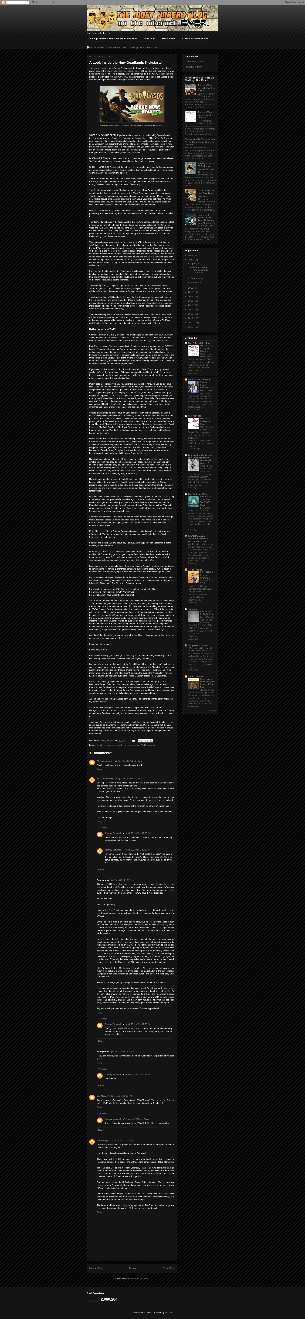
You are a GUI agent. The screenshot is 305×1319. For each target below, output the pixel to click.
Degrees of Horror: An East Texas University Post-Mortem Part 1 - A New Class (207, 220)
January (195, 282)
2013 (191, 314)
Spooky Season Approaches (206, 385)
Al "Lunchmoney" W (107, 761)
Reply (99, 769)
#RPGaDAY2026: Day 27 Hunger (207, 348)
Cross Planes (195, 569)
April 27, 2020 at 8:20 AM (137, 1119)
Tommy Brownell (113, 833)
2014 (191, 309)
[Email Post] (133, 740)
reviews (128, 745)
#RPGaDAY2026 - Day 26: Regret (207, 421)
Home (132, 1268)
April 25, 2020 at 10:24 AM (130, 778)
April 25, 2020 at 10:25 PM (122, 1051)
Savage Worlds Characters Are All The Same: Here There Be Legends (200, 142)
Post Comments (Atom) (138, 1279)
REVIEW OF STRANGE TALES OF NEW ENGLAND (206, 502)
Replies (103, 828)
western (151, 745)
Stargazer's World (197, 645)
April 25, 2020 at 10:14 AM (130, 761)
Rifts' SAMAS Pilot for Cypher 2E (206, 575)
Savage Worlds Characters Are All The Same (114, 38)
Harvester (193, 609)
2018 (191, 292)
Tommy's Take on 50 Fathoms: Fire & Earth (206, 88)
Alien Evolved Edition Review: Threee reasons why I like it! (199, 541)
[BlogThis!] (142, 740)
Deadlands (101, 745)
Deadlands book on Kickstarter (125, 71)
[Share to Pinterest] (151, 740)
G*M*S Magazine (197, 536)
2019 (191, 288)
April (193, 263)
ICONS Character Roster (195, 38)
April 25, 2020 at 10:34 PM (138, 1074)
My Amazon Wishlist (195, 61)
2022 (191, 255)
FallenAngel (103, 1140)
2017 (191, 296)
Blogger (168, 1312)
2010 (191, 327)
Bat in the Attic (196, 676)
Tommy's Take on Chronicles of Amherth (206, 115)
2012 (191, 318)
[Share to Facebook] (148, 740)
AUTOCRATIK (195, 416)
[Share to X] (145, 740)
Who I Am (149, 38)
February (196, 278)
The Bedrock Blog (197, 494)
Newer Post (95, 1268)
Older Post (168, 1268)
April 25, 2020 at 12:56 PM (138, 1024)
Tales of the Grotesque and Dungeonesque (200, 456)
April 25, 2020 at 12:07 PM (122, 880)
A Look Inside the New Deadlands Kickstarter (206, 193)
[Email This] (139, 740)
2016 (191, 301)
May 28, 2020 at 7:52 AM (121, 1140)
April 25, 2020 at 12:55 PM (138, 850)
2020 (191, 259)
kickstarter (118, 745)
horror (110, 745)
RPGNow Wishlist (193, 66)
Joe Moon (102, 1096)
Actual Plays (168, 38)
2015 (191, 305)
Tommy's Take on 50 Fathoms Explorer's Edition (206, 166)
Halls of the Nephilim (199, 379)
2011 (190, 322)
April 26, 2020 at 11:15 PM (120, 1096)
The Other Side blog (199, 343)
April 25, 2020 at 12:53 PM (138, 833)
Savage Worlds (140, 745)
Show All (212, 711)
